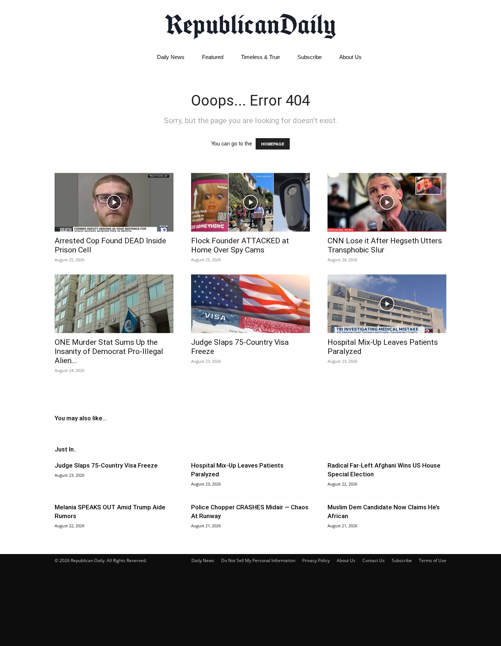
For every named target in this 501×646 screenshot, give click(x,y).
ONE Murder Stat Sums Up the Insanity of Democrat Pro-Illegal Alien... (109, 351)
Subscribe (309, 57)
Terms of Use (432, 560)
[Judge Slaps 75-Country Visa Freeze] (250, 303)
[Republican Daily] (250, 24)
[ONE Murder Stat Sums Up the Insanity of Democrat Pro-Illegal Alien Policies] (114, 303)
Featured (212, 57)
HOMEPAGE (272, 144)
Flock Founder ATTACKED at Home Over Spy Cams (240, 245)
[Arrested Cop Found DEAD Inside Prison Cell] (114, 202)
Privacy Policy (316, 560)
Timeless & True (260, 57)
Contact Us (373, 560)
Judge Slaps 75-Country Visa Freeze (106, 465)
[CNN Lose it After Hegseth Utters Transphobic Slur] (387, 202)
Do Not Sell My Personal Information (258, 560)
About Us (350, 57)
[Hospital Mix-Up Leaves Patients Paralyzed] (387, 303)
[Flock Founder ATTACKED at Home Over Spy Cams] (250, 202)
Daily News (170, 57)
